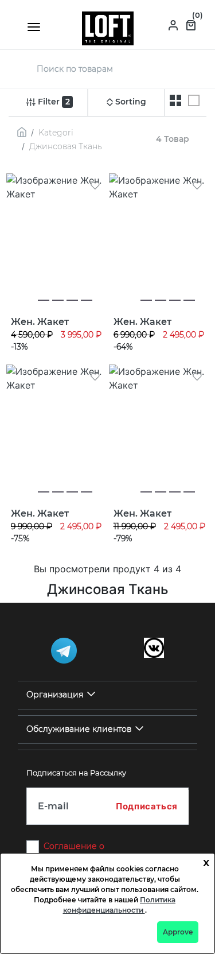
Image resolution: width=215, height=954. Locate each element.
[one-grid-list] (194, 100)
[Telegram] (64, 651)
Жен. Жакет (40, 321)
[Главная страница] (108, 27)
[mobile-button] (34, 27)
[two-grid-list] (175, 100)
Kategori (55, 132)
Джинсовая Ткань (65, 146)
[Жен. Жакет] (56, 240)
